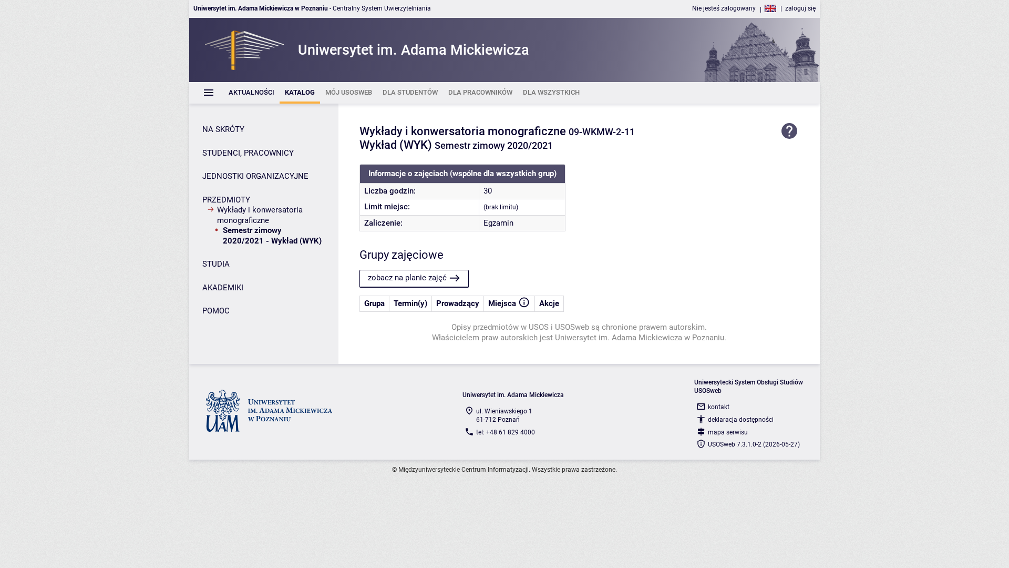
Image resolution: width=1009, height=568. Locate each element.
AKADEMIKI (222, 287)
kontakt (718, 407)
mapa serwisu (728, 432)
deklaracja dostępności (741, 419)
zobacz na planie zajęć (407, 277)
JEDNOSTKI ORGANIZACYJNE (255, 176)
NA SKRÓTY (223, 129)
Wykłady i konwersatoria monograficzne (260, 215)
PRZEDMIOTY (226, 200)
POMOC (216, 311)
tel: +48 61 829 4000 (505, 432)
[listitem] (251, 93)
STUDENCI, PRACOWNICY (248, 153)
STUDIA (216, 264)
